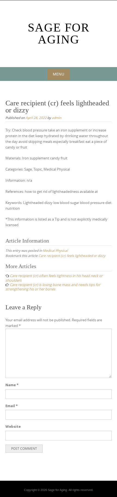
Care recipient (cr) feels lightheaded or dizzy (71, 255)
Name (12, 384)
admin (56, 117)
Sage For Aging (59, 33)
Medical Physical (55, 250)
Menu (58, 74)
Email (11, 405)
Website (13, 426)
